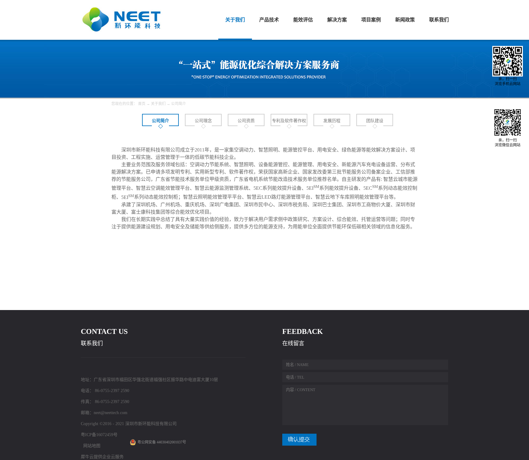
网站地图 (90, 445)
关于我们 (158, 104)
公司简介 (178, 104)
